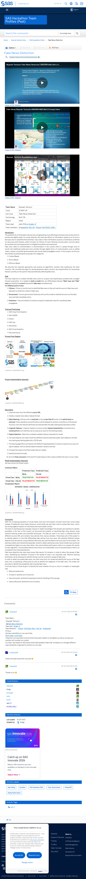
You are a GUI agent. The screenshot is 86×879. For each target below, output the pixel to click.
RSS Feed (55, 48)
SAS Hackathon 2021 (36, 787)
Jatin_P (12, 807)
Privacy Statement (18, 876)
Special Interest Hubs (18, 40)
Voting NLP (68, 787)
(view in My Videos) (13, 105)
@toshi (38, 227)
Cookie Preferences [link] (7, 876)
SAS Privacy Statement (37, 840)
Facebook (3, 865)
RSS (4, 868)
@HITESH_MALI (48, 227)
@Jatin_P (32, 224)
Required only (34, 855)
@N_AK (31, 227)
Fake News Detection (15, 624)
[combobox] (42, 33)
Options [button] (12, 48)
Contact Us (76, 3)
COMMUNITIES (23, 4)
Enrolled (22, 787)
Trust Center (43, 876)
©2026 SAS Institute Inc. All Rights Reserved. (64, 876)
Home (6, 40)
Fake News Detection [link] (55, 40)
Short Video (9, 636)
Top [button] (9, 820)
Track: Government (54, 787)
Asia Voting (11, 787)
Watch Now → (14, 774)
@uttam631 (47, 629)
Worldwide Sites (71, 3)
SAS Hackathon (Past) (37, 40)
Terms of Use (31, 876)
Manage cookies (27, 862)
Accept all (19, 855)
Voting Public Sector (14, 793)
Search (65, 3)
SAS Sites (81, 3)
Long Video (18, 636)
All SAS (56, 4)
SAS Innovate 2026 (11, 750)
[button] (30, 354)
